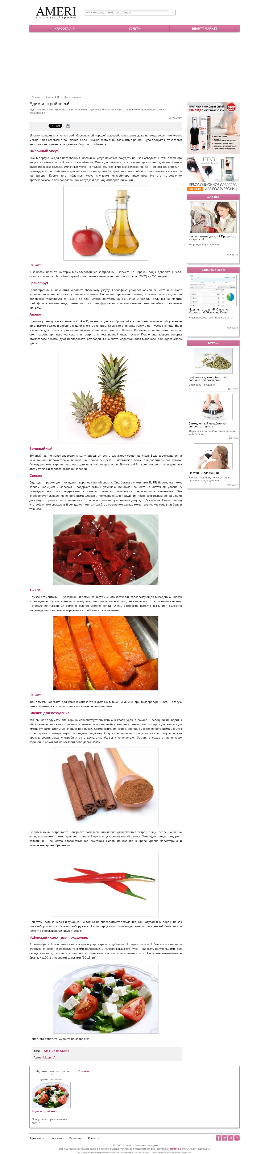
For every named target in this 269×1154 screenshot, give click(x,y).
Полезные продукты (55, 1050)
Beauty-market (204, 28)
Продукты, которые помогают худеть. (49, 1121)
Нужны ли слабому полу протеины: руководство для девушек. (210, 479)
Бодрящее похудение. (202, 384)
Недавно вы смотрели (52, 1071)
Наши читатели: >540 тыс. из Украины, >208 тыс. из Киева (208, 311)
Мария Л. (49, 1057)
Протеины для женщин (204, 472)
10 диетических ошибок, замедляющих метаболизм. (212, 433)
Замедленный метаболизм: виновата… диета (208, 425)
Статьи (213, 342)
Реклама (57, 1138)
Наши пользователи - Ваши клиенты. (211, 317)
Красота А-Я (65, 28)
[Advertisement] (134, 63)
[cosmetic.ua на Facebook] (218, 1138)
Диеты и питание (73, 97)
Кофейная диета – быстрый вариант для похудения (208, 378)
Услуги (135, 28)
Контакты (94, 1138)
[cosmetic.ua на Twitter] (224, 1138)
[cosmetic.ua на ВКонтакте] (230, 1138)
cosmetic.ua (174, 1148)
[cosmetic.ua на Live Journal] (237, 1138)
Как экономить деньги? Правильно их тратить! (212, 238)
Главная (36, 97)
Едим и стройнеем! (45, 1111)
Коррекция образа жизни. (204, 244)
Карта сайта (36, 1138)
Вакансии (75, 1138)
